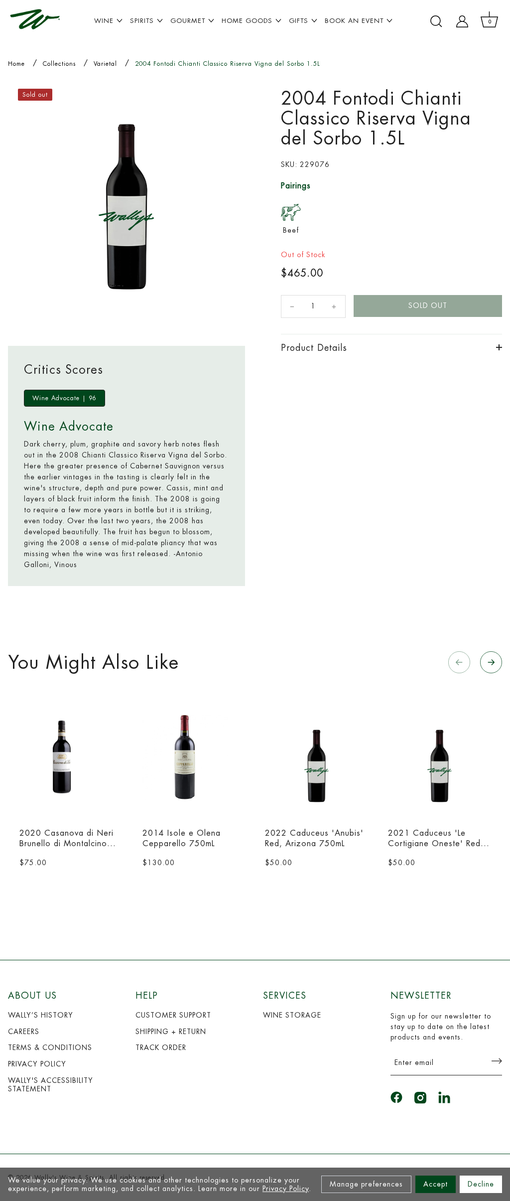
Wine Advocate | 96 (64, 398)
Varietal (105, 64)
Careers (23, 1031)
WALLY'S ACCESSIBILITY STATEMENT (50, 1084)
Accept (435, 1184)
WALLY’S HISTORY (40, 1015)
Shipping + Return (170, 1031)
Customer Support (173, 1015)
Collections (59, 64)
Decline (481, 1184)
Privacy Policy (285, 1188)
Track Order (160, 1047)
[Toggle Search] (436, 21)
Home (16, 64)
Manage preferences (366, 1184)
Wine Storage (292, 1015)
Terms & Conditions (50, 1047)
